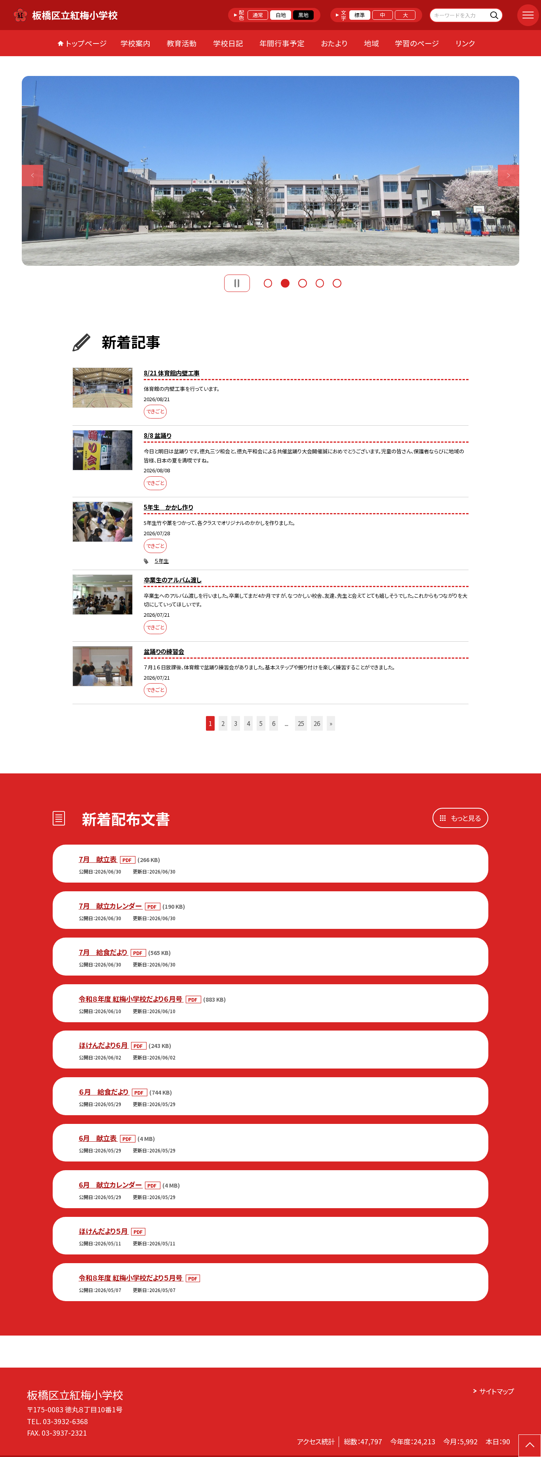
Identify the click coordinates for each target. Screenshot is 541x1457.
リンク (465, 43)
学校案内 (135, 43)
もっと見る (466, 818)
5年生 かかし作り (168, 506)
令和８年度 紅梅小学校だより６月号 (131, 999)
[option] (271, 171)
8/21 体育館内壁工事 (172, 372)
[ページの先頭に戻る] (530, 1446)
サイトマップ (496, 1391)
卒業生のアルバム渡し (173, 579)
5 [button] (337, 282)
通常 (258, 15)
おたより (334, 43)
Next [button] (509, 175)
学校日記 (228, 43)
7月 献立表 (98, 859)
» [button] (331, 723)
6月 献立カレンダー (111, 1185)
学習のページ (417, 43)
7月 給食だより (104, 952)
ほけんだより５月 (104, 1231)
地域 (371, 43)
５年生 (161, 561)
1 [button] (268, 282)
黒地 (303, 15)
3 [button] (302, 282)
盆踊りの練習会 (164, 651)
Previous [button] (33, 175)
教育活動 (182, 43)
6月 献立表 (98, 1138)
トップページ (86, 43)
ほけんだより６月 (104, 1045)
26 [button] (317, 723)
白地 (281, 15)
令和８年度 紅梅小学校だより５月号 (131, 1278)
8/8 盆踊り (157, 435)
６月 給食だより (104, 1092)
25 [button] (301, 723)
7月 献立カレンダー (111, 906)
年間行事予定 (282, 43)
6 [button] (273, 723)
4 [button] (320, 282)
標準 (359, 15)
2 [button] (285, 282)
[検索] (495, 15)
